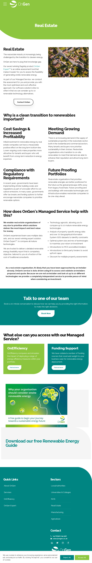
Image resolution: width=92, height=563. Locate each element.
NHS (53, 499)
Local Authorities (58, 486)
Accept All (82, 557)
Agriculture (55, 519)
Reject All (67, 557)
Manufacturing (57, 512)
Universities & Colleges (61, 492)
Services (7, 492)
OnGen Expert (10, 505)
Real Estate (56, 505)
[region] (46, 557)
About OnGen (10, 486)
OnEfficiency (9, 499)
